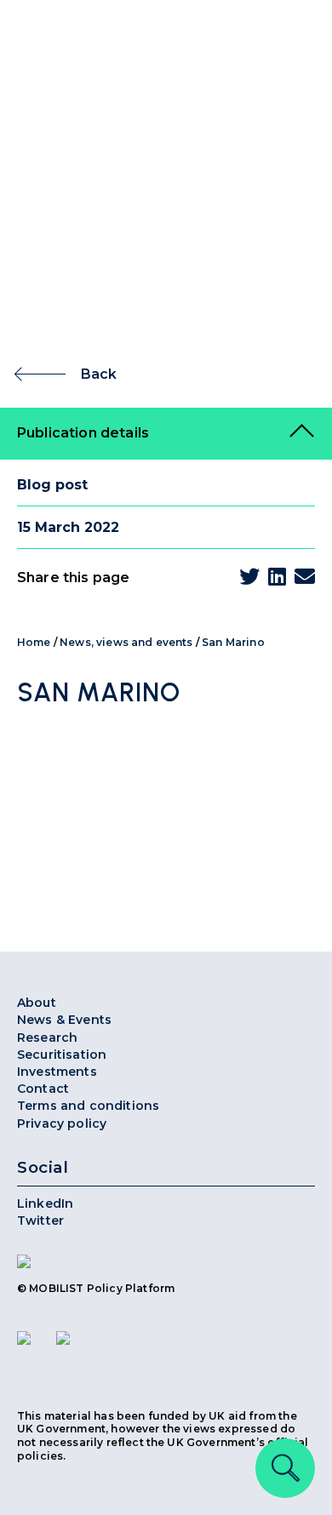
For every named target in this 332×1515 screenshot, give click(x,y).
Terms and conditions (88, 1105)
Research (47, 1037)
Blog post (52, 485)
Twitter (40, 1220)
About (36, 1002)
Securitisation (61, 1054)
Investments (57, 1071)
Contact (43, 1088)
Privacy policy (61, 1123)
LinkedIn (45, 1203)
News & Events (64, 1019)
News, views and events (126, 642)
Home (34, 642)
